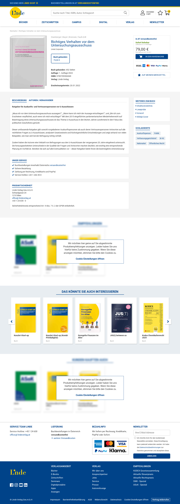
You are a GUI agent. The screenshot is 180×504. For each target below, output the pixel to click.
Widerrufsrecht (101, 500)
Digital (103, 22)
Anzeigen (55, 492)
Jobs (94, 477)
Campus (76, 22)
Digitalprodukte (58, 485)
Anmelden (150, 12)
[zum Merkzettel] (161, 13)
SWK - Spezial (139, 481)
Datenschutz (116, 500)
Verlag (130, 22)
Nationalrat (141, 143)
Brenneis (72, 37)
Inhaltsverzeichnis (144, 106)
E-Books (55, 474)
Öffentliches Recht (156, 143)
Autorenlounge (99, 488)
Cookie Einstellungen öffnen (90, 258)
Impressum (55, 500)
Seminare (55, 481)
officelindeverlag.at (21, 198)
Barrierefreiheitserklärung (74, 500)
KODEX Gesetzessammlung (146, 470)
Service (95, 481)
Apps (53, 488)
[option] (26, 322)
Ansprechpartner (100, 474)
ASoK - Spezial (140, 485)
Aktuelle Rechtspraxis (143, 477)
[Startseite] (17, 12)
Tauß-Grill (82, 37)
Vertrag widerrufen (160, 500)
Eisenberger (56, 37)
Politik (156, 133)
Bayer (65, 37)
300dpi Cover (142, 117)
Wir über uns (98, 470)
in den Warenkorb (154, 56)
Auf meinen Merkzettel (153, 75)
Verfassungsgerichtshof (146, 138)
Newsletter (157, 22)
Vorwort (140, 113)
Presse (95, 485)
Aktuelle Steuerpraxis (143, 474)
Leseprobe (141, 109)
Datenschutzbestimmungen (150, 447)
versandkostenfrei (88, 3)
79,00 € (60, 58)
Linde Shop (29, 3)
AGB (90, 500)
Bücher (23, 22)
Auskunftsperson (144, 133)
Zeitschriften (50, 22)
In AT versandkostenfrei (146, 39)
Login (148, 14)
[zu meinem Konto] (143, 13)
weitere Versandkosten (64, 438)
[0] (167, 13)
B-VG (162, 138)
